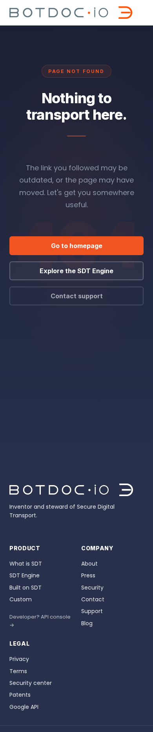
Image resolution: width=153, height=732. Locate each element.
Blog (87, 623)
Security (92, 587)
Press (88, 575)
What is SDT (25, 564)
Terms (18, 671)
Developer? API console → (40, 621)
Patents (20, 695)
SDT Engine (24, 575)
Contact (92, 599)
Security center (30, 683)
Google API (23, 707)
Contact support (77, 296)
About (89, 564)
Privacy (19, 659)
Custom (20, 599)
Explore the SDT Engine (76, 271)
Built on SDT (25, 587)
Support (92, 611)
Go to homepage (76, 246)
